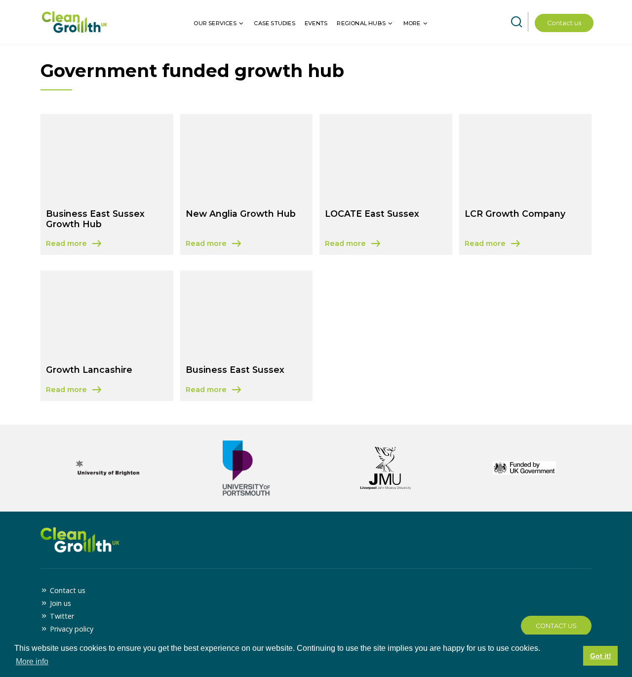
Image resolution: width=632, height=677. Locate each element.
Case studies (274, 23)
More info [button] (32, 661)
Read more (106, 244)
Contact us (564, 23)
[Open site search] (516, 22)
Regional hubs (361, 23)
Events (316, 23)
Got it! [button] (600, 656)
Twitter (62, 616)
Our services (215, 23)
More (412, 23)
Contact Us (556, 626)
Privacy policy (71, 629)
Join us (60, 603)
